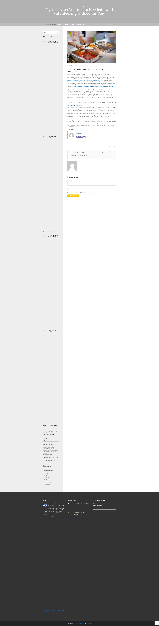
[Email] (85, 137)
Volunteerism (47, 484)
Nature (45, 479)
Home (44, 6)
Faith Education (47, 473)
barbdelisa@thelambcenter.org (77, 118)
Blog (83, 6)
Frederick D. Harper (49, 444)
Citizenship (46, 472)
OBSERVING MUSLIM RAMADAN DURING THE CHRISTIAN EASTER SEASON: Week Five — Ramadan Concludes (79, 155)
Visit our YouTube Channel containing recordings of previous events (54, 611)
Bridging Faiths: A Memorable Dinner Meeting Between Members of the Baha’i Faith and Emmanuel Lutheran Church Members (50, 450)
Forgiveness (103, 154)
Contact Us (90, 6)
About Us (52, 6)
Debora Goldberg (48, 454)
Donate (98, 6)
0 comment (83, 65)
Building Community (50, 24)
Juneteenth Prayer (52, 231)
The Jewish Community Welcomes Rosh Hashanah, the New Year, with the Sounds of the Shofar (50, 459)
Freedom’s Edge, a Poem (48, 442)
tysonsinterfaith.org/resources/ (95, 123)
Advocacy (68, 6)
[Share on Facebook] (109, 24)
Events (76, 6)
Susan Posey (71, 65)
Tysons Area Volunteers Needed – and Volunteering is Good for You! (89, 70)
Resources (60, 6)
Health (45, 475)
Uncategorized (47, 482)
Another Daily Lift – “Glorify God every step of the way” (53, 42)
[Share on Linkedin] (114, 24)
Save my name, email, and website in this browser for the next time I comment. (84, 192)
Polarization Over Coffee (79, 512)
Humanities (46, 477)
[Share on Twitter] (112, 24)
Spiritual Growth (48, 481)
